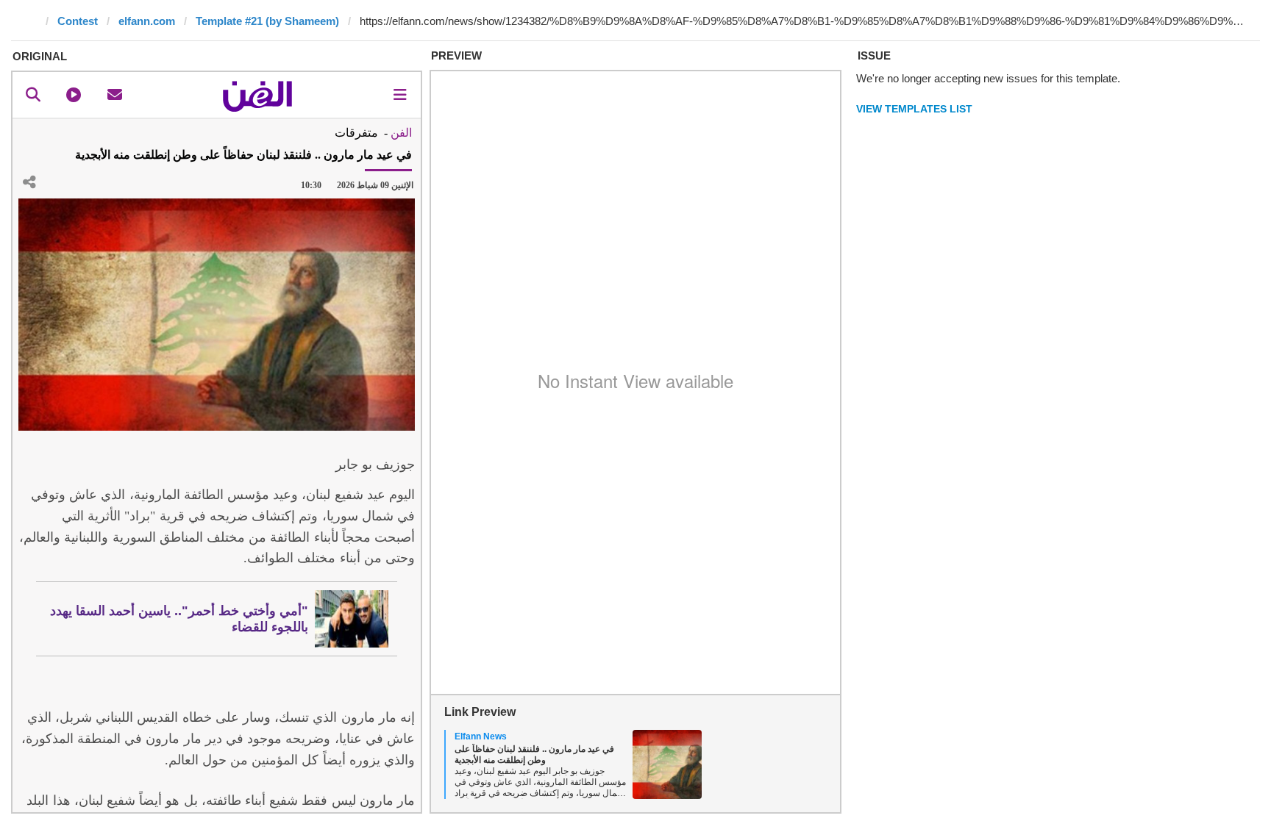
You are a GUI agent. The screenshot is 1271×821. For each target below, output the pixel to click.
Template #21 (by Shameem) (267, 21)
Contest (77, 21)
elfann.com (146, 21)
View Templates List (914, 109)
